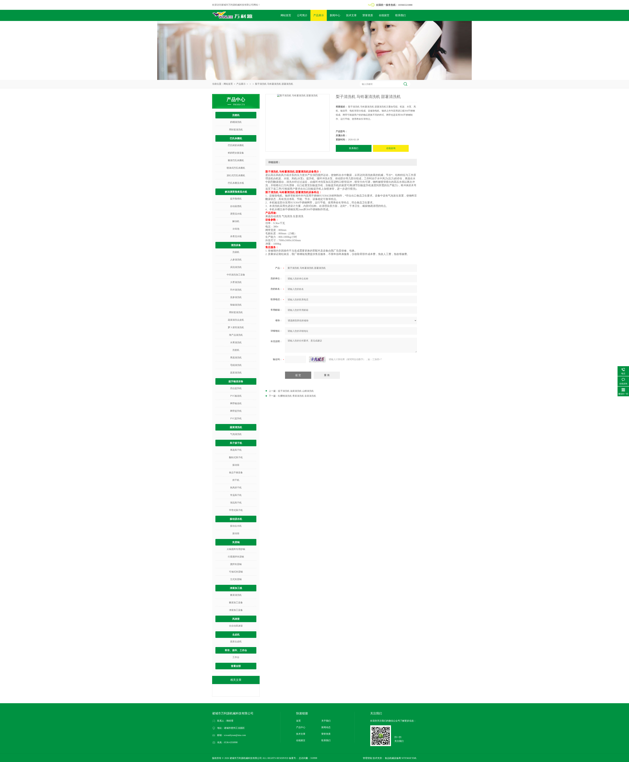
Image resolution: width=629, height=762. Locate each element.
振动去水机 (236, 526)
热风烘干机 (236, 487)
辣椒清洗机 (236, 305)
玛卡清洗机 (236, 290)
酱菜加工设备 (236, 602)
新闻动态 (326, 727)
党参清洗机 (236, 297)
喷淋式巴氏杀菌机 (236, 168)
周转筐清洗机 (236, 129)
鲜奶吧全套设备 (236, 153)
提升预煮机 (236, 199)
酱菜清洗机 (236, 595)
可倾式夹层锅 (236, 572)
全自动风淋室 (236, 626)
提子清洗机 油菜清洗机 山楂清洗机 (296, 391)
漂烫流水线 (236, 214)
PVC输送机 (236, 396)
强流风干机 (236, 502)
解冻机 (235, 221)
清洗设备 (236, 245)
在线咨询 (390, 148)
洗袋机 (235, 252)
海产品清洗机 (236, 335)
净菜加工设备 (236, 610)
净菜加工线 (236, 588)
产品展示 (318, 15)
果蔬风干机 (236, 450)
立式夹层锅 (236, 579)
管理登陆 (367, 758)
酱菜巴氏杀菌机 (236, 160)
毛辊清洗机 (236, 365)
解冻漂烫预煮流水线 (236, 191)
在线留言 (384, 15)
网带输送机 (236, 403)
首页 (298, 721)
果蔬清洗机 (236, 357)
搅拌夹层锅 (236, 564)
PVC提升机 (236, 418)
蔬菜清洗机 (236, 372)
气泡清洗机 (236, 434)
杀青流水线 (236, 236)
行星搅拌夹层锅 (236, 556)
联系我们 (400, 15)
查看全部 (236, 666)
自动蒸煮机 (236, 206)
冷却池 (235, 229)
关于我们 (326, 721)
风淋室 (236, 619)
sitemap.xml (409, 758)
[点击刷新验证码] (317, 359)
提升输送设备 (236, 381)
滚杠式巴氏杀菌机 (236, 175)
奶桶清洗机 (236, 122)
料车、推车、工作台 (236, 650)
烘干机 (235, 480)
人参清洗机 (236, 259)
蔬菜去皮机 (236, 641)
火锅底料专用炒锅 (236, 549)
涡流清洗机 (236, 267)
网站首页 (286, 15)
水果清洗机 (236, 342)
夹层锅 (236, 542)
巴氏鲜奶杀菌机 (236, 145)
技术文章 (351, 15)
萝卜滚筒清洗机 (236, 327)
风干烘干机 (236, 443)
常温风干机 (236, 495)
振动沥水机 (236, 519)
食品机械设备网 (392, 758)
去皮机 (236, 634)
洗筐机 (236, 115)
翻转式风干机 (236, 457)
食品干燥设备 (236, 472)
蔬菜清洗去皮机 (236, 320)
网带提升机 (236, 411)
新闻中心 (335, 15)
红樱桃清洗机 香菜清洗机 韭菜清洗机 (297, 396)
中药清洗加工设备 (236, 274)
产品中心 (300, 727)
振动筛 (235, 465)
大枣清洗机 (236, 282)
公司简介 (302, 15)
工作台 (235, 657)
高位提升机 (236, 388)
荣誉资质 (367, 15)
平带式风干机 (236, 510)
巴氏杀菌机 (236, 138)
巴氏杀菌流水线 (236, 183)
